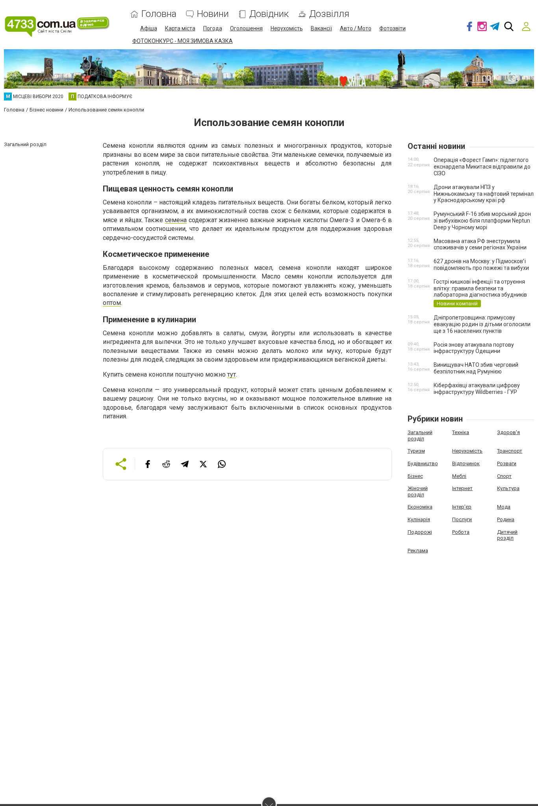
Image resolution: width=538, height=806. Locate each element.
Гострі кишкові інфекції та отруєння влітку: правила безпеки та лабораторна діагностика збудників (480, 288)
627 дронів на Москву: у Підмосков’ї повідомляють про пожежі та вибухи (481, 264)
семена (176, 220)
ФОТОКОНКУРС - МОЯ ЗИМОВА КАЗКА (182, 41)
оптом (112, 302)
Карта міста (180, 28)
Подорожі (420, 532)
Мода (503, 507)
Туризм (416, 451)
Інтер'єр (461, 507)
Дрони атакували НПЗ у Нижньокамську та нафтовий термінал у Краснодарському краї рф (484, 194)
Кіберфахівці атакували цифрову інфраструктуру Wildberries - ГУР (477, 388)
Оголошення (246, 28)
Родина (505, 519)
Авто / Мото (355, 28)
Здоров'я (508, 432)
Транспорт (509, 451)
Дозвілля (329, 14)
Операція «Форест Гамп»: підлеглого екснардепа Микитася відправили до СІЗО (482, 166)
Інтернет (462, 488)
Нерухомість (287, 28)
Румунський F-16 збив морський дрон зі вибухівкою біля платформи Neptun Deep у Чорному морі (482, 220)
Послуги (462, 519)
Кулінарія (419, 519)
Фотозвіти (392, 28)
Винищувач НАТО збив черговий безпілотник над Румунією (476, 368)
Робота (460, 532)
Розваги (506, 463)
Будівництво (423, 463)
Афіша (148, 28)
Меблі (459, 476)
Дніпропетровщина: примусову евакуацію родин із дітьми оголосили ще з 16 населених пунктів (482, 324)
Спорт (504, 476)
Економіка (420, 507)
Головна (158, 14)
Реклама (418, 550)
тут (231, 374)
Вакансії (321, 28)
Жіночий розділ (418, 491)
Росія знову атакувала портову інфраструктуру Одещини (474, 348)
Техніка (460, 432)
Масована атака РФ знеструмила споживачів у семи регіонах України (480, 244)
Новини (213, 14)
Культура (508, 488)
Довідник (269, 14)
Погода (212, 28)
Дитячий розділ (507, 535)
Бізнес (415, 476)
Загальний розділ (420, 435)
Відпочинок (466, 463)
